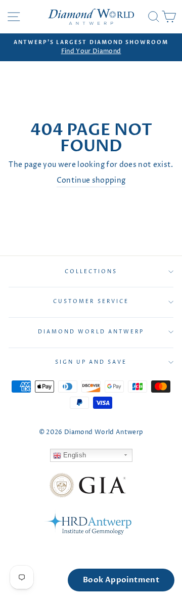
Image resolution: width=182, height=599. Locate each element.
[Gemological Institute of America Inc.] (87, 487)
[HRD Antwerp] (87, 524)
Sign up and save (91, 362)
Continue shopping (91, 180)
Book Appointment (121, 580)
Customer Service (91, 301)
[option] (91, 47)
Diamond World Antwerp (91, 331)
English (73, 455)
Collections (91, 271)
